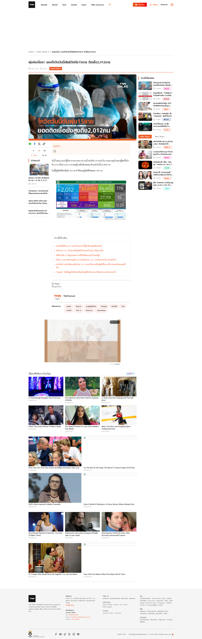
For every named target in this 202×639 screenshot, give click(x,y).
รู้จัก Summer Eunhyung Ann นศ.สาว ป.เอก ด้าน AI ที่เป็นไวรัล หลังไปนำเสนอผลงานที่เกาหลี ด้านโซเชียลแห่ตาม (163, 183)
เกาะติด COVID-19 (42, 51)
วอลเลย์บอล (143, 613)
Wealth (110, 604)
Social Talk (151, 601)
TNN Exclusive (156, 598)
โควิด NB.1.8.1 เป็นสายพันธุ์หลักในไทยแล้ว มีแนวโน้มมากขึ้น (80, 250)
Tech (167, 188)
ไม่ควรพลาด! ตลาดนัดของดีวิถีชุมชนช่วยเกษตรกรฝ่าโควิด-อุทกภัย (38, 192)
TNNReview (162, 620)
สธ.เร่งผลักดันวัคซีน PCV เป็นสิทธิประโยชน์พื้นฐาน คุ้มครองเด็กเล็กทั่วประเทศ (162, 104)
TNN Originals (107, 607)
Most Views (145, 136)
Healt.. (167, 88)
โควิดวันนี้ (114, 306)
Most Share (159, 136)
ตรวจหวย (170, 620)
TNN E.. (167, 147)
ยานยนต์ (142, 603)
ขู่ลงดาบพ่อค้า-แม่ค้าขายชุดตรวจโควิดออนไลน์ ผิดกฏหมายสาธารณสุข (38, 202)
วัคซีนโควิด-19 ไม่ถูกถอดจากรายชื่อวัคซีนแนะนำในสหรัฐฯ (78, 255)
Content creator (108, 613)
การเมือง (169, 598)
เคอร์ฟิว (68, 306)
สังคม (166, 109)
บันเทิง (166, 601)
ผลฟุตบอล (143, 611)
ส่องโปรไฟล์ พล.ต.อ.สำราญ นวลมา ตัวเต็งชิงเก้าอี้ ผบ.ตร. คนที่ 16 (163, 142)
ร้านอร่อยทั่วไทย (144, 620)
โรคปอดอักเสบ (101, 310)
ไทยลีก (165, 613)
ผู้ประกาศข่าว (124, 598)
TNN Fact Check (151, 603)
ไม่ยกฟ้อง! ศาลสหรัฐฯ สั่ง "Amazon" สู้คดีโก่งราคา (162, 114)
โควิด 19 (78, 310)
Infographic (161, 603)
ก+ (45, 150)
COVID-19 (143, 605)
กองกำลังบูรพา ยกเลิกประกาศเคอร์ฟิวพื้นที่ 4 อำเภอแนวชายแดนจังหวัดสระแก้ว (162, 125)
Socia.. (167, 178)
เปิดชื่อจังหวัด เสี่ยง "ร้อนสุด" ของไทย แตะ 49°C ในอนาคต (163, 163)
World (166, 99)
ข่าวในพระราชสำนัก (145, 598)
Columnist (118, 613)
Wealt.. (167, 119)
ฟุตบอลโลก (159, 613)
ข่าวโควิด (69, 310)
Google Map (70, 605)
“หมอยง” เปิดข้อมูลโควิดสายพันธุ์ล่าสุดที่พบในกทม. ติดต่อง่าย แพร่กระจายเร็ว (86, 272)
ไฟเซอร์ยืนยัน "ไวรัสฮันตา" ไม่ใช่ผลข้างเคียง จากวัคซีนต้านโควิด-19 (163, 94)
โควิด (123, 306)
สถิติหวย (142, 622)
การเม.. (167, 129)
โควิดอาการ (89, 310)
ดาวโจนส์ (168, 603)
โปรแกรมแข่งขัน (151, 611)
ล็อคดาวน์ (78, 306)
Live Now (141, 4)
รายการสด (106, 598)
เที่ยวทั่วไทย (153, 620)
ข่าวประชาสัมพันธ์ (152, 605)
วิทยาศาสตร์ (143, 601)
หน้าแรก (31, 51)
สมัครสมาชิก (164, 4)
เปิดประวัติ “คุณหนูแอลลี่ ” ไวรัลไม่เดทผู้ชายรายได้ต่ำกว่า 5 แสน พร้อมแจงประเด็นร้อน (163, 173)
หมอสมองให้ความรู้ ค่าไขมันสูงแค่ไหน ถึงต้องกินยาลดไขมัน (163, 152)
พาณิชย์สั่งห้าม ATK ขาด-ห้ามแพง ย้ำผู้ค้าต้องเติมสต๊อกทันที (79, 246)
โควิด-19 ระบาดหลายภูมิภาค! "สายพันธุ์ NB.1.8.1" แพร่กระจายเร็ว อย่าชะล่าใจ (86, 260)
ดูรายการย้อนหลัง (115, 598)
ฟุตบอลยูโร (151, 613)
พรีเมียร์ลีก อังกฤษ (162, 611)
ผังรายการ (132, 598)
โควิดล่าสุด (104, 306)
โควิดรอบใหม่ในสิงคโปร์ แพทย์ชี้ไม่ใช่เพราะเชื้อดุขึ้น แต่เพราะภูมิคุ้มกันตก (162, 84)
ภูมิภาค (171, 601)
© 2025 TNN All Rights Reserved (160, 634)
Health (116, 604)
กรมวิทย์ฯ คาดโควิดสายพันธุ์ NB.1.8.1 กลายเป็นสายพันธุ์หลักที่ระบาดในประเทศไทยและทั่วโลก (91, 266)
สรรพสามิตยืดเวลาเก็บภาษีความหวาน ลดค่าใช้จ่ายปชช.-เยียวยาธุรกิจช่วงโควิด (39, 211)
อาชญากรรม (159, 601)
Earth (167, 168)
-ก (33, 150)
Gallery (160, 605)
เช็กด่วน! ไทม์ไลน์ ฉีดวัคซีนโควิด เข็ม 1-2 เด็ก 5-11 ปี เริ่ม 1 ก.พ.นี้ (39, 179)
